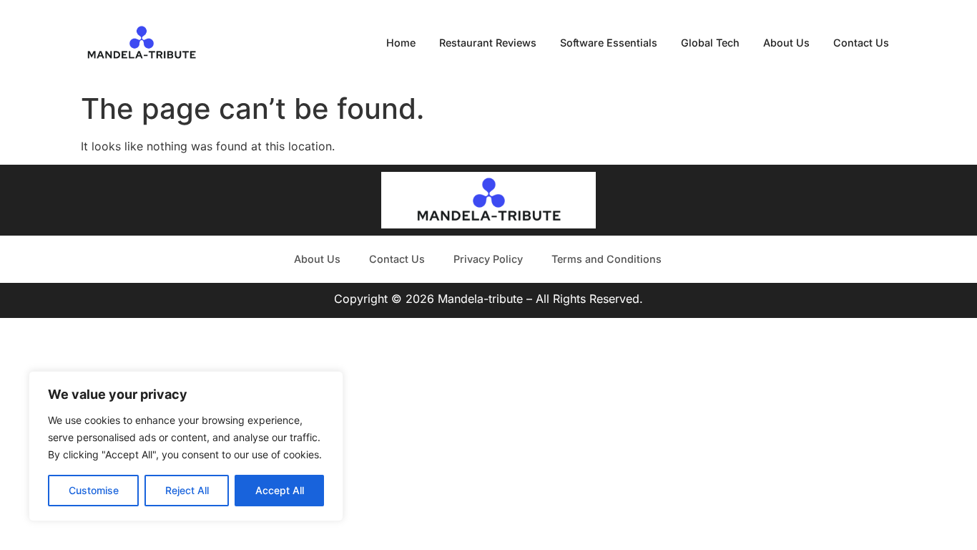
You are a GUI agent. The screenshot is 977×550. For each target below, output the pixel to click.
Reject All (187, 490)
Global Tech (710, 43)
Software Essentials (608, 43)
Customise (94, 490)
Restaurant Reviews (487, 43)
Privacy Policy (488, 259)
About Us (786, 43)
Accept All (279, 490)
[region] (186, 446)
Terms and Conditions (606, 259)
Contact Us (861, 43)
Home (401, 43)
